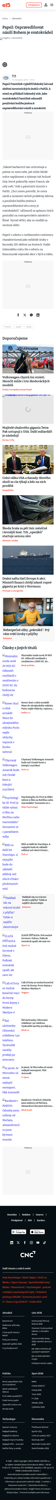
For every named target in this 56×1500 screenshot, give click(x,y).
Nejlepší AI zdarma (10, 1435)
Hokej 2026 (37, 1390)
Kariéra (41, 1220)
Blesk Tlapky (29, 1277)
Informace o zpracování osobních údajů (22, 1481)
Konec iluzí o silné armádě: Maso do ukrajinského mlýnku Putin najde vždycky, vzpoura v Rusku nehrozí (37, 705)
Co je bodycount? (10, 1348)
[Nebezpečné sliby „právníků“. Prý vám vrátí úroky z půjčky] (28, 612)
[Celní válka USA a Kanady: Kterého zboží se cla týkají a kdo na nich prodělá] (28, 459)
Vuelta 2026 (35, 1301)
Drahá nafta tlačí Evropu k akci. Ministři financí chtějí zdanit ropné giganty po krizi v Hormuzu (27, 582)
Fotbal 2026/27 (38, 1385)
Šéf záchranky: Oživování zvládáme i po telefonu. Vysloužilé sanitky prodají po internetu (36, 1023)
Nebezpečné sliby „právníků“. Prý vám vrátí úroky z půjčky (26, 632)
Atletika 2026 (37, 1402)
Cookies (45, 1481)
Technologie (8, 1419)
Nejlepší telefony (9, 1431)
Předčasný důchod (40, 1427)
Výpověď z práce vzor (11, 1404)
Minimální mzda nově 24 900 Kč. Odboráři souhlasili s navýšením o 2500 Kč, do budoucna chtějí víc (36, 658)
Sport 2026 (37, 1373)
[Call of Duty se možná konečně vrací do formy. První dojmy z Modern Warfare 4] (11, 998)
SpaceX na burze (9, 1427)
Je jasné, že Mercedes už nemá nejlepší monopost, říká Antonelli (36, 1070)
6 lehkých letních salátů (42, 1363)
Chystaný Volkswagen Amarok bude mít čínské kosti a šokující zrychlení (37, 762)
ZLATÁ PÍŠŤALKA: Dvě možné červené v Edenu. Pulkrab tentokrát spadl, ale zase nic (36, 938)
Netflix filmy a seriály (11, 1448)
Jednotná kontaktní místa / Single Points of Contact (27, 1488)
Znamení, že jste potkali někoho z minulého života (42, 1331)
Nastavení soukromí (17, 1485)
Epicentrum (7, 1320)
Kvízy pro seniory (10, 1339)
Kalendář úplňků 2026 (12, 1343)
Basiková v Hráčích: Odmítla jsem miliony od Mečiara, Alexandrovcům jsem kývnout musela (37, 1103)
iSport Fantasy (19, 1282)
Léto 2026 (37, 1312)
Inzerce (39, 1214)
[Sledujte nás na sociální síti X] (18, 1242)
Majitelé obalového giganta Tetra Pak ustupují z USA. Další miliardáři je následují (27, 431)
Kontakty (12, 1214)
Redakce (26, 1214)
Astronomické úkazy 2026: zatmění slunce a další (42, 1341)
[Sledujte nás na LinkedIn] (11, 1242)
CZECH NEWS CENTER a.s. (39, 1461)
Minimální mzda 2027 (41, 1444)
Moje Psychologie (11, 1277)
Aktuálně (7, 1312)
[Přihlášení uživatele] (46, 5)
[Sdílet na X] (24, 315)
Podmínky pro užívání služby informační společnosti (27, 1478)
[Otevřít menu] (52, 5)
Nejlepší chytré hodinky (12, 1439)
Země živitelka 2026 (40, 1448)
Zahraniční (16, 18)
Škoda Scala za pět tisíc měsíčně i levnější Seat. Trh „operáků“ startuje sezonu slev (24, 532)
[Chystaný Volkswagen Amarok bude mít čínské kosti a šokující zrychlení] (11, 775)
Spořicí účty (37, 1431)
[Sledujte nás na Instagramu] (31, 1242)
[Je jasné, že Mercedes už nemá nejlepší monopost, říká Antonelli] (11, 1080)
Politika (6, 1373)
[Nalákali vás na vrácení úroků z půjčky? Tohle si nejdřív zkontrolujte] (11, 912)
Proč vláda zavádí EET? (12, 1396)
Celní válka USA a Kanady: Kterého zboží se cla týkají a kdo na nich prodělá (26, 482)
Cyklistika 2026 (38, 1407)
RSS (30, 1220)
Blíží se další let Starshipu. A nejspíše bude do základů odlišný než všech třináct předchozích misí (35, 847)
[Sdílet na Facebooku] (18, 315)
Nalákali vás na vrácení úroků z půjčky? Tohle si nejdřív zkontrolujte (34, 900)
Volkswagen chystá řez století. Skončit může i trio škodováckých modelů (26, 381)
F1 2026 (35, 1398)
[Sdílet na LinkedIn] (38, 315)
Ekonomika (38, 1419)
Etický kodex (12, 1492)
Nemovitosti (18, 1287)
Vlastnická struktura (37, 1485)
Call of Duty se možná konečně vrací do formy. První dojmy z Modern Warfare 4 (37, 985)
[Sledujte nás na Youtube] (38, 1242)
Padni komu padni (10, 1400)
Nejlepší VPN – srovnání (12, 1444)
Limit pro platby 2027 (41, 1435)
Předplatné (17, 1220)
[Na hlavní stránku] (6, 4)
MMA (34, 1381)
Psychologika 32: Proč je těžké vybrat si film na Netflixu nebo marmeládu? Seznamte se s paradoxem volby (37, 800)
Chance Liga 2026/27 (16, 1301)
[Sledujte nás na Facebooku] (24, 1242)
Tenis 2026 (36, 1394)
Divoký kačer (8, 1408)
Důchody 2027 (38, 1439)
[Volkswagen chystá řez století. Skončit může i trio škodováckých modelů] (28, 358)
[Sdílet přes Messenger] (31, 315)
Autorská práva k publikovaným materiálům (27, 1474)
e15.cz (5, 18)
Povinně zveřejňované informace (34, 1492)
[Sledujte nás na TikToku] (44, 1242)
